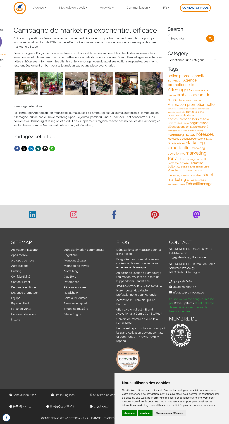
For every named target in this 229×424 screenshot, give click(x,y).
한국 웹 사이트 (21, 406)
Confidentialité (20, 276)
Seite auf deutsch (24, 395)
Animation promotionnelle (191, 104)
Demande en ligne (23, 287)
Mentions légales (75, 260)
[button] (17, 148)
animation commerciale (192, 100)
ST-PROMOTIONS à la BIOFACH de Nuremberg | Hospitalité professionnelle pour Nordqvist (139, 290)
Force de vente (21, 308)
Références (71, 281)
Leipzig (209, 139)
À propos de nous (22, 260)
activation (175, 80)
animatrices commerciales (198, 109)
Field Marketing (195, 130)
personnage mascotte (194, 159)
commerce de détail (181, 115)
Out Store (70, 276)
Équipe (15, 298)
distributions (183, 123)
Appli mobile (19, 255)
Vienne (182, 184)
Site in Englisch (64, 395)
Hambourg (176, 135)
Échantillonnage (199, 184)
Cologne (199, 112)
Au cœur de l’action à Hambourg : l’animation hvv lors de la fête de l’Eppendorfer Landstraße (138, 277)
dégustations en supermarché (188, 126)
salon (189, 170)
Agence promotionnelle (182, 82)
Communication (137, 7)
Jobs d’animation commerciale (84, 249)
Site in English (73, 314)
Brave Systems (184, 303)
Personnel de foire (178, 163)
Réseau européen (76, 287)
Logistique (71, 255)
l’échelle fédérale (176, 143)
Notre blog (71, 271)
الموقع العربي (101, 406)
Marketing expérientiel (186, 145)
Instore (15, 319)
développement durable (177, 130)
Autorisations (19, 265)
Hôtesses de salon (23, 314)
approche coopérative (176, 112)
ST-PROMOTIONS (188, 175)
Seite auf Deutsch (75, 298)
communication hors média (188, 119)
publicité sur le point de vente (195, 167)
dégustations (198, 123)
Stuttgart (190, 180)
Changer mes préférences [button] (169, 413)
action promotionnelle (186, 76)
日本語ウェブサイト (62, 406)
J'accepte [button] (129, 413)
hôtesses (205, 134)
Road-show (176, 170)
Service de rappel (75, 303)
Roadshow (71, 292)
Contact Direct (20, 281)
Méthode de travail (72, 7)
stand (199, 175)
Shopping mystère (76, 308)
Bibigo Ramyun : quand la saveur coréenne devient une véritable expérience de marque (138, 263)
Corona (172, 123)
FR (165, 7)
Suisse (197, 180)
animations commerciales (178, 109)
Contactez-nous (195, 7)
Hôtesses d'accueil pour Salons (186, 138)
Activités (105, 7)
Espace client (20, 303)
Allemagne (179, 89)
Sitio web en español (106, 395)
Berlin (190, 111)
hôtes (190, 134)
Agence (38, 7)
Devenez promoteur (24, 292)
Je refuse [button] (145, 413)
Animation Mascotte (24, 249)
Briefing (16, 271)
